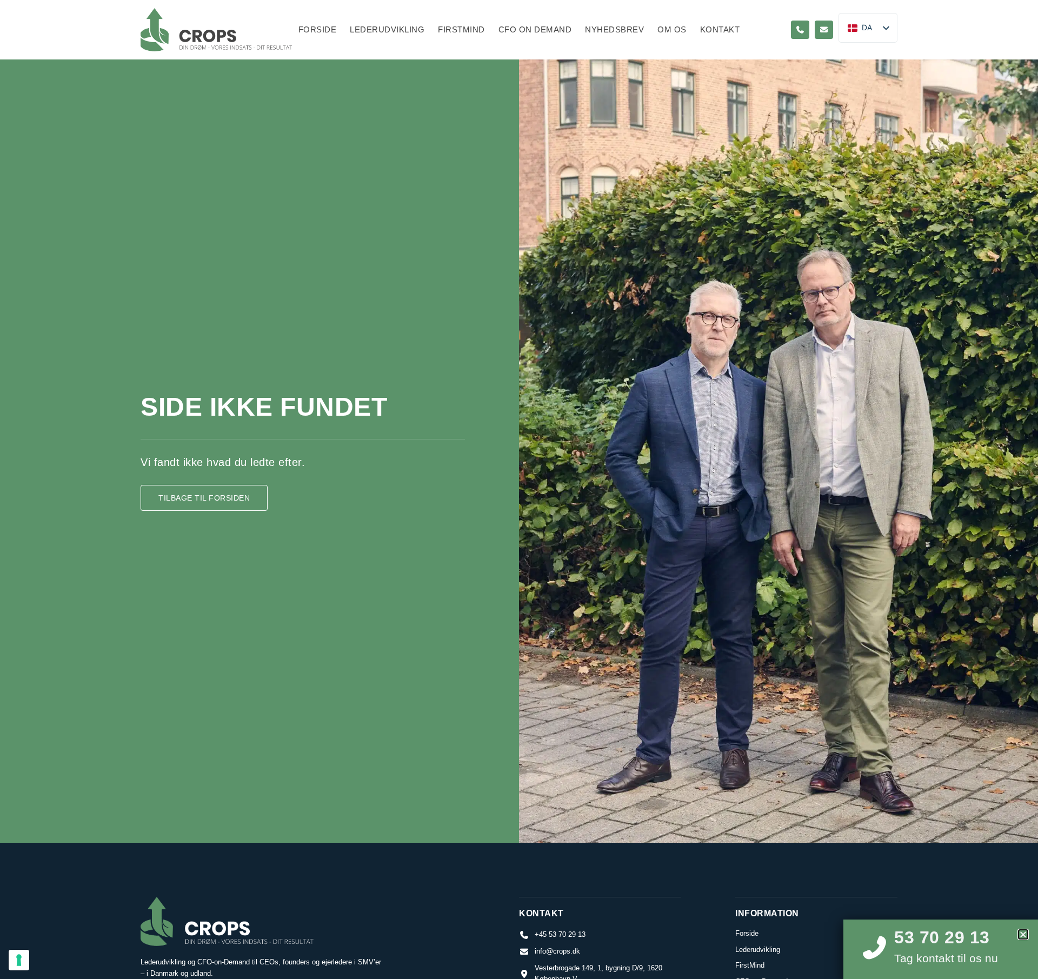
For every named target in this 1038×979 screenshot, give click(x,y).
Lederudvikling (387, 29)
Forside (317, 29)
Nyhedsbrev (614, 29)
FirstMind (461, 29)
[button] (1023, 934)
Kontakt (720, 29)
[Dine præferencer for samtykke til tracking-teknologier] (19, 960)
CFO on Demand (535, 29)
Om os (672, 29)
